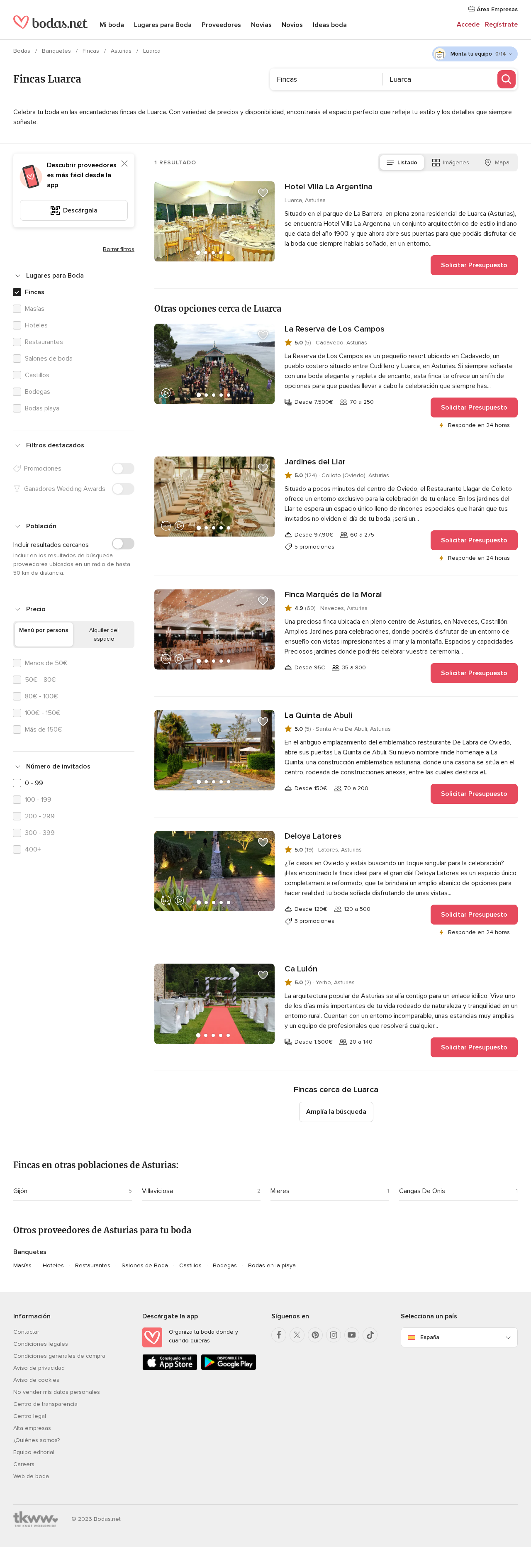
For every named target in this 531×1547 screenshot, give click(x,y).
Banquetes (57, 50)
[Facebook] (278, 1334)
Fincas (92, 50)
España (429, 1337)
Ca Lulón (301, 969)
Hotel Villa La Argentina (329, 187)
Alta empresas (32, 1428)
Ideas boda (330, 25)
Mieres (280, 1191)
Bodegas (225, 1265)
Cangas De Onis (422, 1191)
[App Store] (169, 1368)
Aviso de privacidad (39, 1367)
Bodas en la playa (272, 1265)
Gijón (20, 1191)
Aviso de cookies (36, 1380)
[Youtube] (351, 1334)
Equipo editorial (33, 1452)
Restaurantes (92, 1265)
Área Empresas (496, 9)
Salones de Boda (145, 1265)
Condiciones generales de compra (59, 1355)
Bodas (22, 50)
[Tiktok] (370, 1334)
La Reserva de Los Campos (335, 329)
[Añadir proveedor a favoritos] (263, 193)
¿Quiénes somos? (36, 1440)
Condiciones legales (40, 1343)
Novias (261, 25)
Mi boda (112, 25)
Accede (468, 24)
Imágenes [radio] (456, 162)
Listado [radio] (407, 162)
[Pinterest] (315, 1334)
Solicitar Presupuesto (474, 265)
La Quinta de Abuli (318, 715)
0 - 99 (34, 783)
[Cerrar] (124, 163)
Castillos (190, 1265)
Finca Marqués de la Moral (333, 595)
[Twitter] (297, 1334)
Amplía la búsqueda (336, 1112)
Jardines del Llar (315, 462)
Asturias (122, 50)
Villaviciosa (157, 1191)
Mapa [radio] (502, 162)
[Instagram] (333, 1334)
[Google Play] (228, 1368)
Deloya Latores (313, 836)
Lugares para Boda (163, 25)
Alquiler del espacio (104, 634)
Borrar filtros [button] (118, 249)
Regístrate (501, 24)
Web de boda (31, 1476)
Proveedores (221, 25)
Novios (292, 25)
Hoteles (53, 1265)
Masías (22, 1265)
